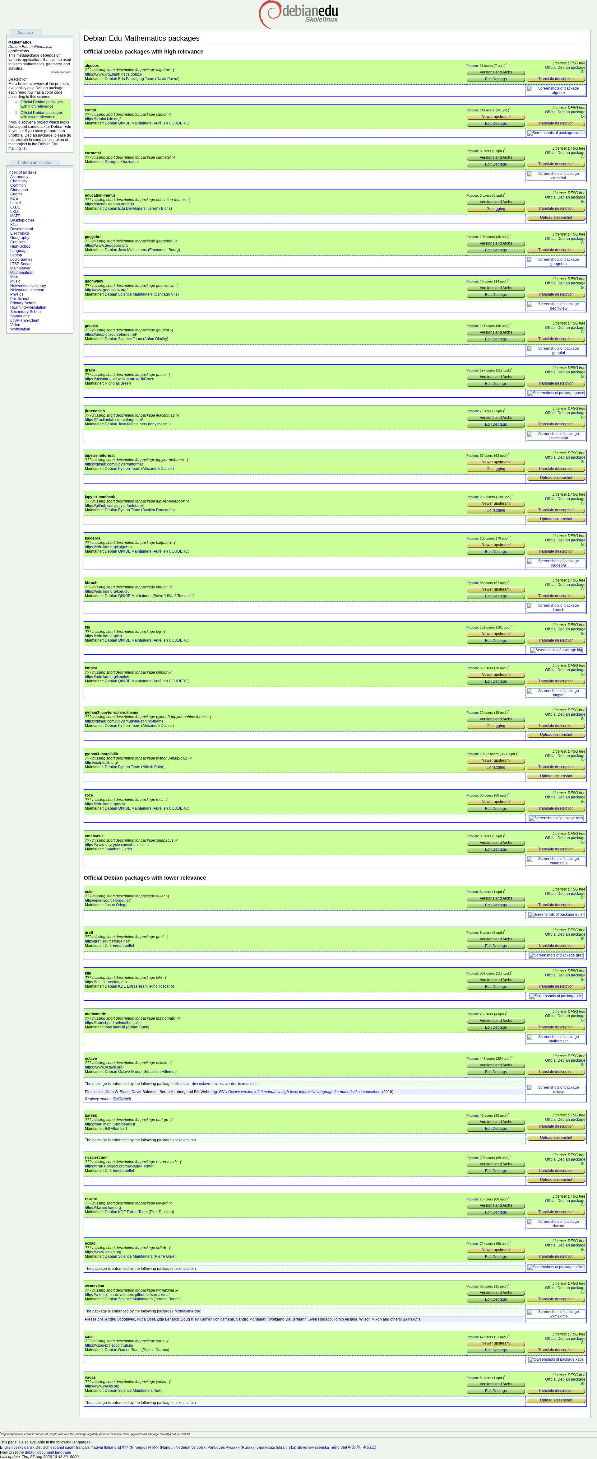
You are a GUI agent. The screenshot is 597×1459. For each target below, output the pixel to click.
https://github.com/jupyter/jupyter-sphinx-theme (124, 721)
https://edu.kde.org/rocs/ (105, 804)
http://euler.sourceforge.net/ (108, 900)
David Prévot (167, 79)
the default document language (45, 1452)
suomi (70, 1447)
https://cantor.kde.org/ (103, 119)
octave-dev (208, 1084)
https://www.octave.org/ (104, 1067)
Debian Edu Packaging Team (129, 79)
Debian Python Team (122, 468)
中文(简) (355, 1447)
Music (15, 281)
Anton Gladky (155, 339)
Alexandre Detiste (157, 468)
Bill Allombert (116, 1128)
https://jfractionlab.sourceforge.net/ (114, 420)
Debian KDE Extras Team (126, 986)
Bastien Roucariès (158, 510)
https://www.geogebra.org (106, 245)
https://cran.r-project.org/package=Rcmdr (119, 1166)
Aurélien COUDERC (171, 123)
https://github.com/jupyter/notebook (114, 505)
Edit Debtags (496, 79)
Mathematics (21, 272)
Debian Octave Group (123, 1071)
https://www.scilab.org (103, 1252)
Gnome (16, 194)
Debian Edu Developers (125, 208)
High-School (20, 246)
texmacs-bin (248, 1084)
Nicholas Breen (118, 383)
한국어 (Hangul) (161, 1447)
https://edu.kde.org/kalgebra (108, 547)
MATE (15, 216)
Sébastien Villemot (159, 1071)
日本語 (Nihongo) (132, 1447)
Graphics (17, 242)
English (6, 1447)
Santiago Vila (166, 294)
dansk (29, 1447)
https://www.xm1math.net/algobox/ (113, 74)
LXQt (14, 211)
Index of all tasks (22, 172)
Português (216, 1447)
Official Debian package (565, 67)
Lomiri (15, 203)
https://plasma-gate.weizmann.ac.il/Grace (119, 379)
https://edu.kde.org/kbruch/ (107, 591)
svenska (322, 1447)
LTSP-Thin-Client (24, 320)
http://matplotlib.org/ (101, 762)
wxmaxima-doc (188, 1311)
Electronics (19, 233)
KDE (14, 198)
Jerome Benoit (167, 1299)
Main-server (20, 268)
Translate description (60, 72)
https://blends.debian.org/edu (109, 204)
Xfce (14, 224)
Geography (19, 238)
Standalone (20, 316)
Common (18, 185)
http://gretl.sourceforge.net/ (107, 941)
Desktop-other (22, 220)
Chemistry (18, 181)
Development (21, 229)
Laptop (16, 255)
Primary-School (23, 303)
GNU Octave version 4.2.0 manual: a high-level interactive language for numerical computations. (300, 1092)
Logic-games (21, 259)
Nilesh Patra (152, 767)
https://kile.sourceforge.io (106, 982)
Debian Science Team (123, 339)
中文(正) (369, 1447)
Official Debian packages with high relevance (42, 104)
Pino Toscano (161, 986)
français (83, 1447)
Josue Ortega (116, 905)
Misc (14, 277)
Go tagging (496, 209)
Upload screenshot (556, 217)
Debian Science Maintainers (129, 294)
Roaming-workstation (28, 307)
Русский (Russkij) (241, 1447)
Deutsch (42, 1447)
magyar (96, 1447)
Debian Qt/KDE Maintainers (128, 123)
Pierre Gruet (165, 1256)
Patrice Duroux (155, 1350)
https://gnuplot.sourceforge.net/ (111, 334)
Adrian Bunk (137, 1027)
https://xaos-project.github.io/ (109, 1345)
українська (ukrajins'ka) (276, 1447)
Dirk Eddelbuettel (119, 945)
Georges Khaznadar (122, 162)
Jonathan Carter (118, 849)
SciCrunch (122, 1099)
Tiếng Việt (338, 1447)
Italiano (110, 1447)
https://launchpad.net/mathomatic (113, 1023)
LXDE (15, 207)
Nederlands (186, 1447)
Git (583, 72)
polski (201, 1447)
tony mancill (159, 424)
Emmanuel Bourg (164, 250)
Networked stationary (28, 285)
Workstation (20, 329)
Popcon (472, 66)
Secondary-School (26, 312)
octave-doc (228, 1084)
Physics (16, 294)
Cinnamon (19, 190)
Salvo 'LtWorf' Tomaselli (173, 596)
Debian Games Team (123, 1350)
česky (18, 1447)
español (57, 1447)
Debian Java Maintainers (126, 250)
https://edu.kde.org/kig (103, 636)
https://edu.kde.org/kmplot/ (107, 677)
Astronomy (19, 177)
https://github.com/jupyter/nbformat (114, 464)
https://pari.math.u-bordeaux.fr (110, 1124)
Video (15, 325)
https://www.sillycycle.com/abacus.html (117, 845)
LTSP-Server (21, 264)
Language (19, 251)
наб (158, 1390)
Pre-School (19, 299)
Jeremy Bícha (159, 208)
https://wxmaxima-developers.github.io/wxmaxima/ (127, 1295)
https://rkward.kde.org (103, 1207)
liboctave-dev (186, 1084)
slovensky (305, 1447)
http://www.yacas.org (102, 1386)
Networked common (27, 290)
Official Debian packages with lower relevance (42, 114)
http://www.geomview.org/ (106, 290)
